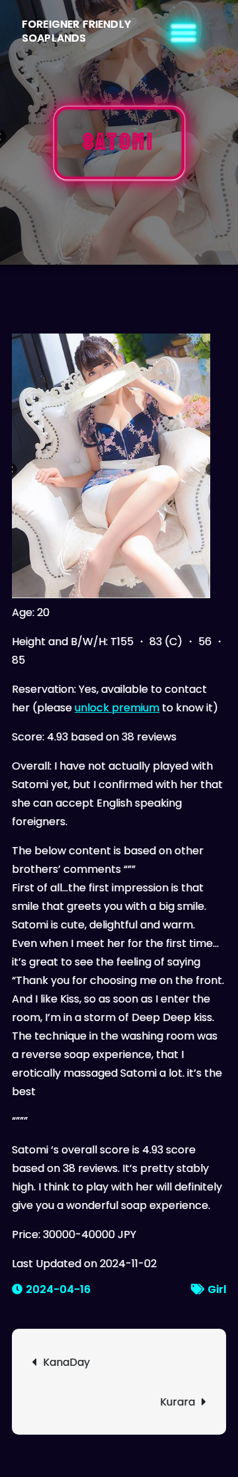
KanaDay (66, 1362)
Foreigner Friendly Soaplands (76, 31)
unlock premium (117, 707)
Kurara (177, 1402)
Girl (217, 1289)
